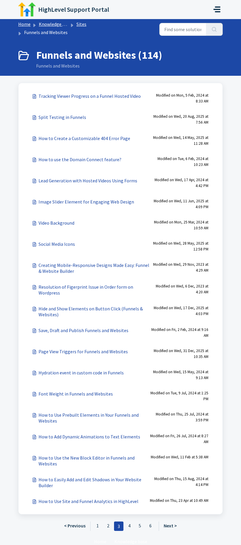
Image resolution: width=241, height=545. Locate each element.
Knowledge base (55, 24)
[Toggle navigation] (217, 9)
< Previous (75, 526)
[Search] (214, 29)
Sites (81, 24)
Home (24, 24)
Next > (170, 526)
